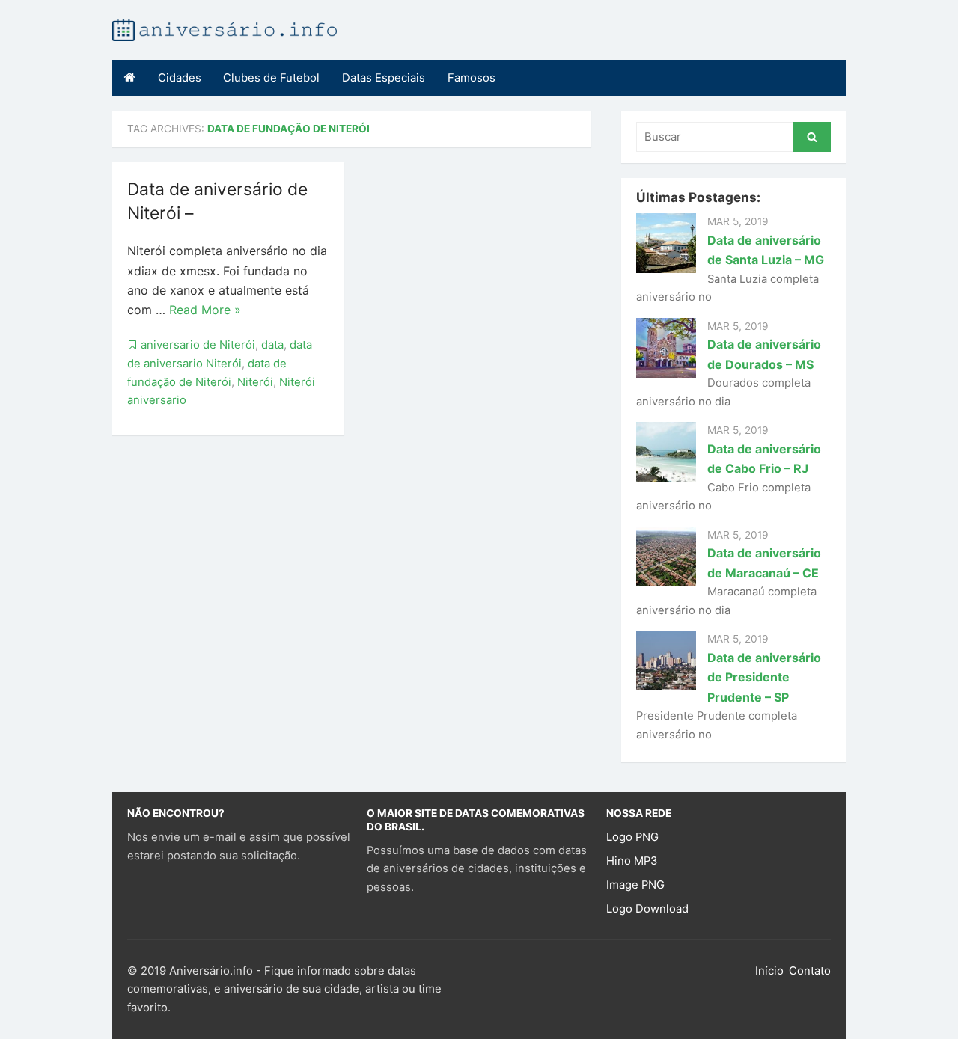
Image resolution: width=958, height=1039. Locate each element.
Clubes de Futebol (271, 78)
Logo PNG (632, 837)
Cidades (179, 78)
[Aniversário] (224, 28)
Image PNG (635, 885)
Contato (810, 971)
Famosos (471, 78)
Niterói (255, 382)
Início (769, 971)
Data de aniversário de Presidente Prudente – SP (764, 677)
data (272, 345)
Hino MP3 (631, 861)
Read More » (205, 309)
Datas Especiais (383, 78)
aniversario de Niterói (198, 345)
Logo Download (647, 909)
